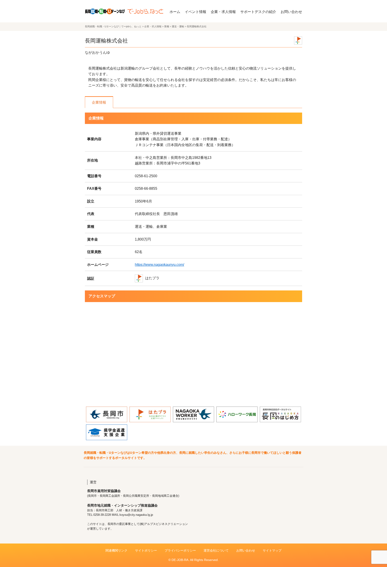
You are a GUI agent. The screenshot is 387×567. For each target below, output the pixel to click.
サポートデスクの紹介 (258, 12)
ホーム (175, 12)
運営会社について (216, 550)
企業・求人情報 (223, 12)
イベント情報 (195, 12)
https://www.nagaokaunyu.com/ (159, 264)
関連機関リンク (116, 550)
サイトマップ (272, 550)
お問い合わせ (291, 12)
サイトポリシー (146, 550)
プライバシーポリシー (180, 550)
